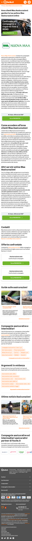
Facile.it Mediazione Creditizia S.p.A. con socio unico (18, 519)
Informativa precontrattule (6, 534)
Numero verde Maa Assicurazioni (10, 238)
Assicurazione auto (16, 256)
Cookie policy (3, 529)
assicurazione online (10, 134)
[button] (2, 2)
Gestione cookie (4, 531)
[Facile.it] (9, 3)
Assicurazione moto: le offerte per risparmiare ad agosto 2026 (10, 417)
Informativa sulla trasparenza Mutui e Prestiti (9, 535)
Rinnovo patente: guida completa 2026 (9, 307)
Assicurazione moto (16, 271)
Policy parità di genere (5, 532)
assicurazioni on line (14, 247)
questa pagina (5, 335)
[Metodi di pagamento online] (16, 497)
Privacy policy (3, 528)
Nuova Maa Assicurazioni (8, 55)
